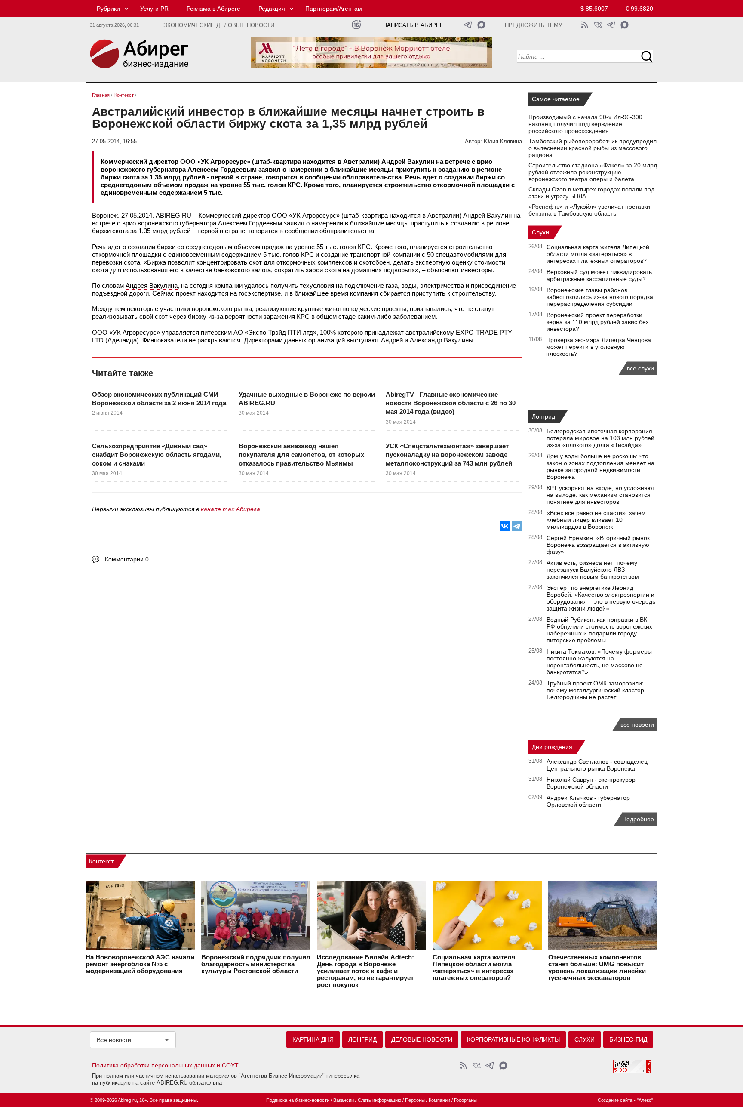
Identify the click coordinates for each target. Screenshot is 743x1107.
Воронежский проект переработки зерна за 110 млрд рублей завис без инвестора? (597, 321)
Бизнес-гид (628, 1039)
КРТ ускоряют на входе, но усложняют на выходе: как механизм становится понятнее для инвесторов (601, 494)
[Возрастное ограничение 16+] (356, 25)
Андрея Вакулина (152, 285)
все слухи (640, 368)
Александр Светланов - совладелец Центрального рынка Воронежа (597, 765)
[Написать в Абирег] (481, 25)
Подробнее (638, 819)
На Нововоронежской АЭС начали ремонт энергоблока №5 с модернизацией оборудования (140, 964)
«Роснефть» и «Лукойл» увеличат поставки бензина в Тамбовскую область (589, 210)
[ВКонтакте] (505, 526)
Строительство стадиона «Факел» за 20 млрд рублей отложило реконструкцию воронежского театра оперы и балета (592, 172)
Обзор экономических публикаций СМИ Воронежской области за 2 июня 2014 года (159, 399)
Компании (439, 1100)
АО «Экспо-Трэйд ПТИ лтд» (274, 332)
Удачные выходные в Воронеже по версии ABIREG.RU (307, 399)
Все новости (114, 1039)
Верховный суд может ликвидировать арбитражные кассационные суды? (599, 275)
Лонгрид (543, 416)
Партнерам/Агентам (333, 8)
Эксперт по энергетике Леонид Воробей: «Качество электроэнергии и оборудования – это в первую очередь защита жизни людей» (601, 598)
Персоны (415, 1100)
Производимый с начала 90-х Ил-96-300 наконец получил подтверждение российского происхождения (585, 124)
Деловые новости (421, 1039)
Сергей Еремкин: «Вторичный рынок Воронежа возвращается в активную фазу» (598, 544)
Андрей (392, 340)
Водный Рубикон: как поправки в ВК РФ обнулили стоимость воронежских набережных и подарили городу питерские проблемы (599, 630)
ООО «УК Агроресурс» (306, 215)
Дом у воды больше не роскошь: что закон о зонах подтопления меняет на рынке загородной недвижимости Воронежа (600, 466)
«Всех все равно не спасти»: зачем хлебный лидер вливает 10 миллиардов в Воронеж (596, 519)
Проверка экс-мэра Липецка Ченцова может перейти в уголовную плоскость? (598, 346)
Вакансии (343, 1100)
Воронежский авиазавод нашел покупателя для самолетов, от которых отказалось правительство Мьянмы (301, 454)
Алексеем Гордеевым (250, 223)
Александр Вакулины (441, 340)
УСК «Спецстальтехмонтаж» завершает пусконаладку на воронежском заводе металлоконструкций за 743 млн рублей (449, 454)
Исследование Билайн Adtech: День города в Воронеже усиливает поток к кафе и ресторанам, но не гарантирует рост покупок (365, 971)
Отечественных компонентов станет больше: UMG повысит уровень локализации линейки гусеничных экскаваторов (597, 967)
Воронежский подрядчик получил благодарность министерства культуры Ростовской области (255, 964)
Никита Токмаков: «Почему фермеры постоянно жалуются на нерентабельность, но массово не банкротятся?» (599, 661)
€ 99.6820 (639, 8)
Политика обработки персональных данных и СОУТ (165, 1065)
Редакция (271, 8)
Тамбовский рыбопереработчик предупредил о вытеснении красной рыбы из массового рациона (592, 148)
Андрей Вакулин (487, 215)
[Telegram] (517, 526)
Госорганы (465, 1100)
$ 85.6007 (594, 8)
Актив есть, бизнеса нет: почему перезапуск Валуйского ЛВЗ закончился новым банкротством (593, 569)
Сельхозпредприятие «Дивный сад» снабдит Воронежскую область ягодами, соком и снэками (156, 454)
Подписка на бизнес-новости (297, 1100)
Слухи (540, 232)
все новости (637, 724)
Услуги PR (154, 8)
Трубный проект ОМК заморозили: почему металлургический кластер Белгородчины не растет (595, 690)
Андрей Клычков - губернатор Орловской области (588, 801)
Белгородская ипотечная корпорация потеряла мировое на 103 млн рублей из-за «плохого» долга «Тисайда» (600, 438)
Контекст (101, 861)
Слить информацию (379, 1100)
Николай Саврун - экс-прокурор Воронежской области (591, 783)
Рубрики (108, 8)
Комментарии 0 (127, 559)
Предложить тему (533, 25)
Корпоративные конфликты (513, 1039)
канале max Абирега (230, 509)
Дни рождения (552, 746)
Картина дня (313, 1039)
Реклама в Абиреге (213, 8)
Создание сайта (615, 1100)
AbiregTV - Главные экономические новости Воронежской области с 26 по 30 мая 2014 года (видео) (451, 403)
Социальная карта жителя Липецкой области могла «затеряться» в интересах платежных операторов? (598, 254)
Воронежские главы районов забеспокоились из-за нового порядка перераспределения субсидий (600, 297)
